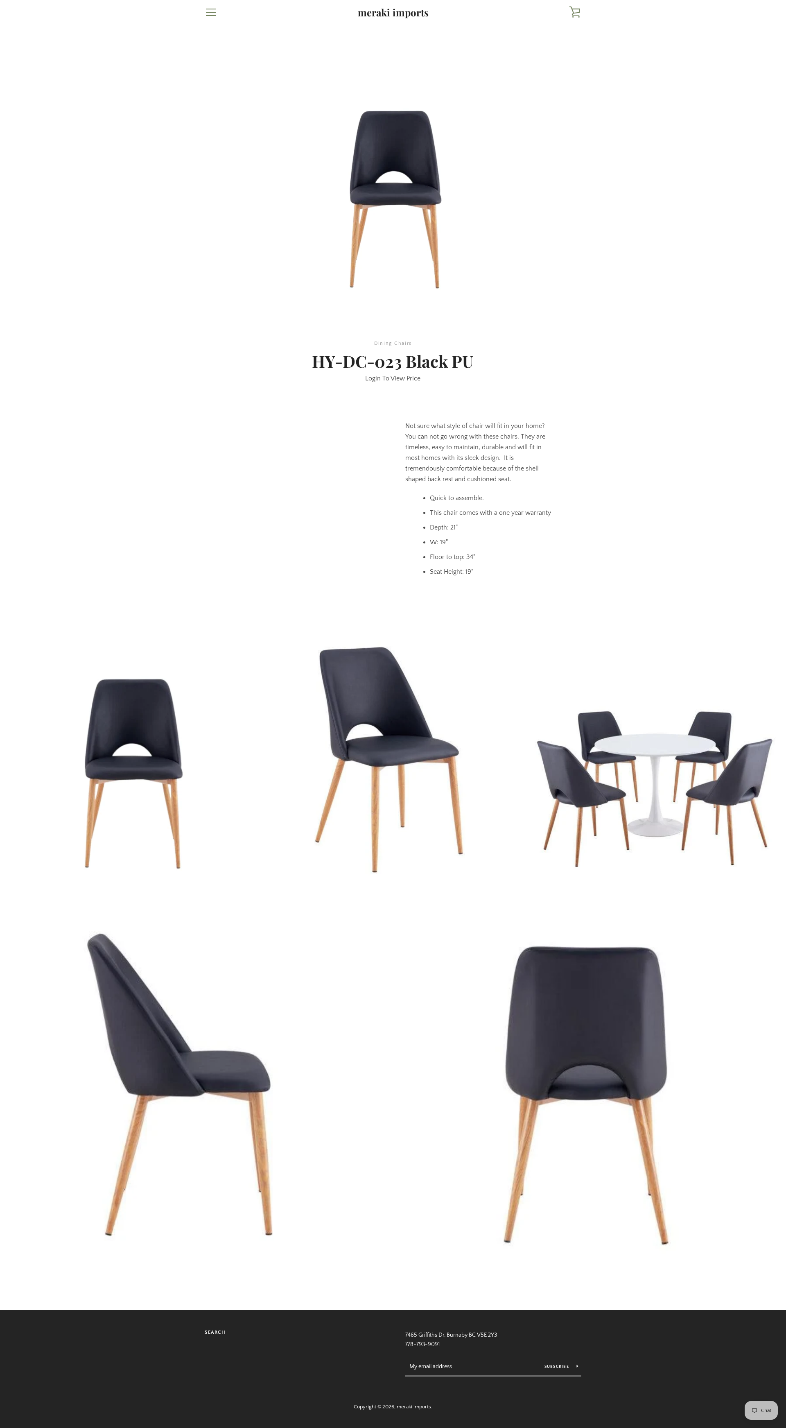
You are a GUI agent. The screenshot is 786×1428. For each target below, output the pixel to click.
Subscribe (557, 1367)
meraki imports (393, 12)
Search (215, 1332)
